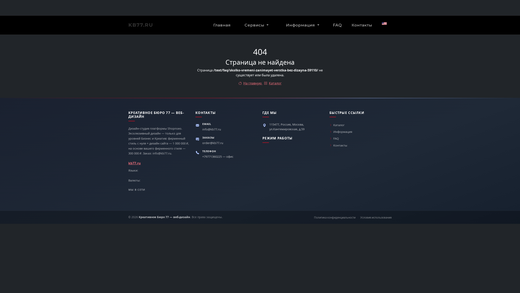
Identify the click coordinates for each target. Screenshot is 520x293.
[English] (384, 23)
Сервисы (255, 25)
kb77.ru (140, 25)
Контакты (362, 25)
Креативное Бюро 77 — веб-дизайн (164, 217)
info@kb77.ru (211, 129)
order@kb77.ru (212, 143)
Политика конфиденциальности (334, 217)
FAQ (337, 25)
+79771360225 (212, 157)
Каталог (275, 83)
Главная (222, 25)
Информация (301, 25)
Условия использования (376, 217)
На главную (252, 83)
